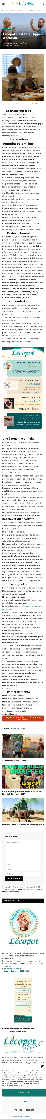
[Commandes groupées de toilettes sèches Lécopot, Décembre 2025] (23, 777)
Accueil (4, 10)
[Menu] (3, 3)
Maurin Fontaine (11, 43)
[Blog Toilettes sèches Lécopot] (23, 3)
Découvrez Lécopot (12, 968)
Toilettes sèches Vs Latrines (15, 760)
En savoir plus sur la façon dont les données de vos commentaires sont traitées (22, 890)
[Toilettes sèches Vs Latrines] (23, 746)
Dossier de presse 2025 (14, 971)
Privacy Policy (27, 1116)
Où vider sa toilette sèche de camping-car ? (23, 824)
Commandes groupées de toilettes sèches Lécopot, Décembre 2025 (22, 792)
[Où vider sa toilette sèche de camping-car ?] (23, 810)
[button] (43, 1066)
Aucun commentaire (12, 45)
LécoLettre (12, 10)
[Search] (42, 3)
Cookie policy (17, 1116)
